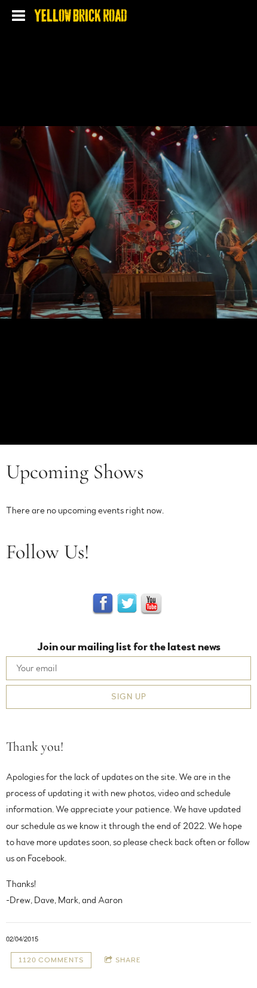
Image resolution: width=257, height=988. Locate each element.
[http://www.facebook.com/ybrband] (103, 603)
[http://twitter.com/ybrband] (127, 603)
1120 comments (51, 959)
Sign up (128, 697)
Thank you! (34, 746)
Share (128, 959)
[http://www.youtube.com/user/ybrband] (151, 603)
